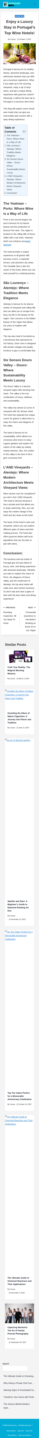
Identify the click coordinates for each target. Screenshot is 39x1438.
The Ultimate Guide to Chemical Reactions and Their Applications (19, 1281)
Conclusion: (12, 193)
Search (5, 1364)
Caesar (13, 39)
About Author (11, 1431)
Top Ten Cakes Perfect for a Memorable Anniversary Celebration (19, 1096)
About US (20, 1431)
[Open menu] (35, 4)
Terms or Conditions (24, 1435)
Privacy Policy (12, 1435)
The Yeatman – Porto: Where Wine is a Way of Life (15, 138)
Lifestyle (19, 16)
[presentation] (19, 656)
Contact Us (28, 1431)
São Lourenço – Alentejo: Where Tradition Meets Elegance (14, 150)
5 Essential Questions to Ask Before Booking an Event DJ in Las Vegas (30, 619)
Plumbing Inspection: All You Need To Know (9, 615)
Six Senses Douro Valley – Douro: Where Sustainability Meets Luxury (16, 166)
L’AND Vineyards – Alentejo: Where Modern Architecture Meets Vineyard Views (16, 183)
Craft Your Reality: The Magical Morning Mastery (18, 670)
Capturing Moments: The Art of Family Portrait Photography (17, 1330)
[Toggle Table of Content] (23, 131)
